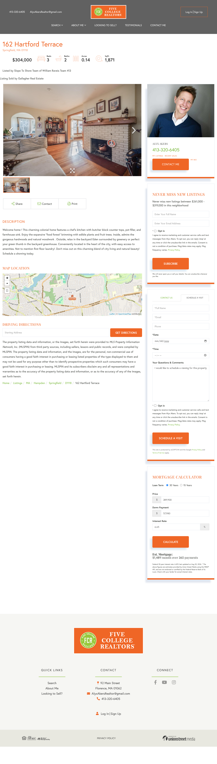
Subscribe (171, 263)
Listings (17, 383)
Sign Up (198, 12)
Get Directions (126, 332)
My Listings (157, 156)
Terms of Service (158, 453)
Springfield (55, 383)
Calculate (170, 542)
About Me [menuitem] (51, 688)
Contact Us (166, 298)
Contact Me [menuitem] (158, 25)
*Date (155, 334)
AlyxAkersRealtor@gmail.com (46, 11)
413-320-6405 (17, 11)
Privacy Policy (174, 250)
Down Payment (160, 507)
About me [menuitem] (77, 25)
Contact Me (170, 164)
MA (28, 383)
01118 (68, 383)
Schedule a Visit (194, 298)
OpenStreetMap (124, 314)
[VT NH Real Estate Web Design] (179, 738)
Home (6, 383)
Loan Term (157, 485)
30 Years (174, 485)
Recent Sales (171, 156)
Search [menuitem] (55, 25)
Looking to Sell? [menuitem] (105, 25)
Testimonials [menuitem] (133, 25)
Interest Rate (159, 521)
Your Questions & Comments (168, 362)
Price (155, 493)
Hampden (39, 383)
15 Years (187, 485)
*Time (155, 349)
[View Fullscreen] (7, 290)
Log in (188, 12)
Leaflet (112, 314)
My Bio (194, 160)
